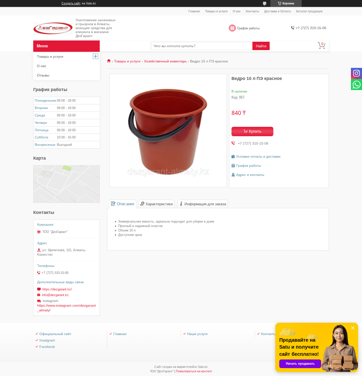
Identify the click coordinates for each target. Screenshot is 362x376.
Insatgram (47, 340)
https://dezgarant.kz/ (57, 289)
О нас (237, 11)
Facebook (47, 347)
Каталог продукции (309, 11)
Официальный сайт (55, 334)
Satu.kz (203, 367)
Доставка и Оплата (277, 11)
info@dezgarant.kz (55, 295)
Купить (255, 131)
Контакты (252, 11)
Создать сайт (71, 3)
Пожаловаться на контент (194, 371)
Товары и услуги (216, 11)
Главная (194, 11)
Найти (261, 46)
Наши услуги (197, 334)
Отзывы (43, 75)
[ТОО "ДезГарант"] (53, 28)
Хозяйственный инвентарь (165, 61)
